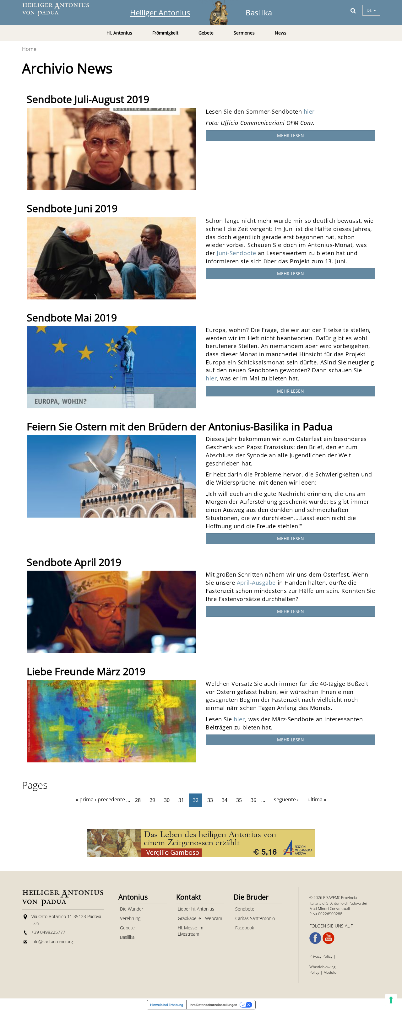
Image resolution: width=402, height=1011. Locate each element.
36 (253, 800)
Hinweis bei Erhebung (166, 1005)
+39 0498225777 (48, 932)
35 (239, 800)
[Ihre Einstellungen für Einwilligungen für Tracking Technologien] (391, 1000)
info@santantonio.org (52, 941)
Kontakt (188, 896)
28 (138, 800)
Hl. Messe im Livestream (190, 931)
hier (309, 111)
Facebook (244, 928)
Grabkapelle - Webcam (200, 918)
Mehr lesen (290, 135)
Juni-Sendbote (236, 253)
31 (181, 800)
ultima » (316, 799)
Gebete (127, 928)
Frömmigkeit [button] (165, 33)
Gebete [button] (206, 33)
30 (167, 800)
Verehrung (130, 918)
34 (224, 800)
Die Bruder (251, 896)
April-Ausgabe (257, 582)
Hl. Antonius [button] (119, 33)
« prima (85, 799)
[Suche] (353, 10)
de (370, 10)
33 (210, 800)
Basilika (259, 12)
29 (152, 800)
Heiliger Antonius (160, 12)
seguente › (286, 799)
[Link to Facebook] (315, 938)
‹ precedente (110, 799)
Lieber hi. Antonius (196, 909)
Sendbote (244, 909)
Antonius (133, 896)
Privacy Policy (321, 956)
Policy (314, 972)
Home (29, 49)
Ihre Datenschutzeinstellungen (213, 1005)
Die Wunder (131, 909)
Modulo (329, 972)
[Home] (59, 9)
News (280, 33)
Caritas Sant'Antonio (255, 918)
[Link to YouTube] (328, 938)
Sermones (244, 33)
